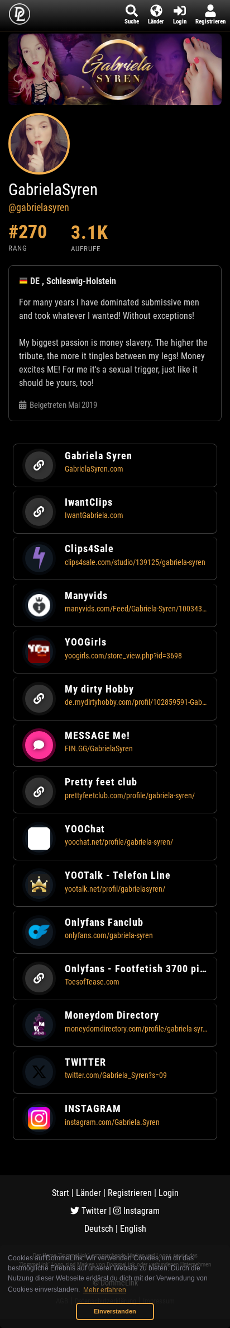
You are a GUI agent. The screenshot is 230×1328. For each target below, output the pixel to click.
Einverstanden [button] (115, 1311)
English (133, 1228)
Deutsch (98, 1228)
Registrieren (130, 1193)
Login (169, 1193)
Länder (88, 1193)
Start (60, 1193)
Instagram (140, 1210)
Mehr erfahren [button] (104, 1290)
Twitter (93, 1210)
